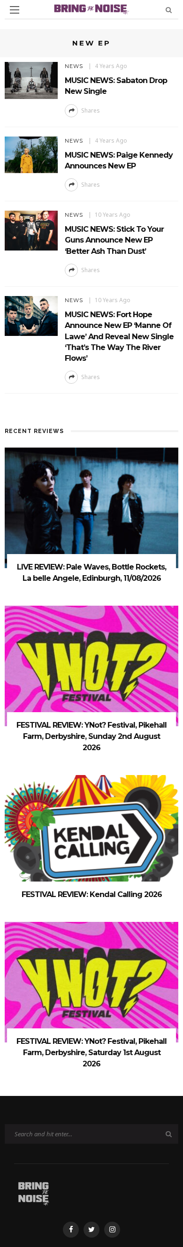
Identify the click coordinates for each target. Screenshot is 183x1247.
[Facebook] (71, 1230)
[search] (169, 9)
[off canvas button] (14, 10)
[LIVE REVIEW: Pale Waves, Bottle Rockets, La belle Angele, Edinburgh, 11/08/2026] (91, 507)
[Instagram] (112, 1230)
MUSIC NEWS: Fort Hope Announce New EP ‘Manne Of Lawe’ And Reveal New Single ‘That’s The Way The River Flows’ (119, 336)
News (74, 66)
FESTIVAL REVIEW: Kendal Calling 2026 (92, 894)
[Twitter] (91, 1230)
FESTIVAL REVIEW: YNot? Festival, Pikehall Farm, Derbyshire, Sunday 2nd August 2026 (91, 736)
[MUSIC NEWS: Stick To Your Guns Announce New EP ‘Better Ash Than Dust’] (31, 229)
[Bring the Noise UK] (33, 1191)
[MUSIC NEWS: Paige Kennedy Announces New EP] (31, 154)
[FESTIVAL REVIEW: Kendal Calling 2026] (91, 834)
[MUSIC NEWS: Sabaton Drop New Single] (31, 79)
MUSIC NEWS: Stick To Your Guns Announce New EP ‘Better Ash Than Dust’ (114, 240)
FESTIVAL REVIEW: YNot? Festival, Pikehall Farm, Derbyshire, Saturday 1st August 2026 (91, 1052)
